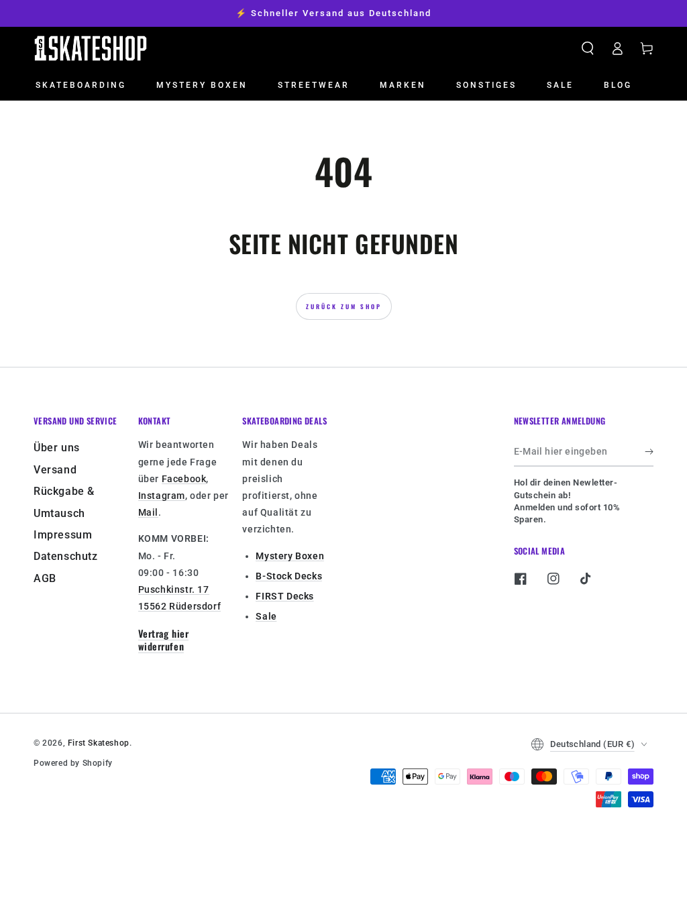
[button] (587, 48)
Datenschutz (66, 556)
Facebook (184, 478)
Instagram (161, 495)
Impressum (63, 534)
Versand (55, 469)
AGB (45, 578)
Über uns (57, 447)
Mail (148, 512)
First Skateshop (98, 743)
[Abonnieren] (649, 451)
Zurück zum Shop (344, 306)
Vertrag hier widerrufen (163, 639)
